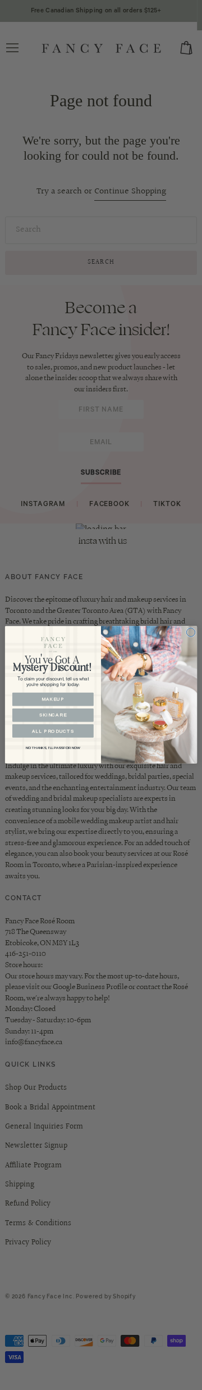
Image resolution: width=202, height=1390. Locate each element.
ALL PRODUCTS (53, 731)
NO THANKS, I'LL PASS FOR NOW (53, 748)
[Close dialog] (190, 632)
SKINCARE (53, 715)
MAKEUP (53, 699)
